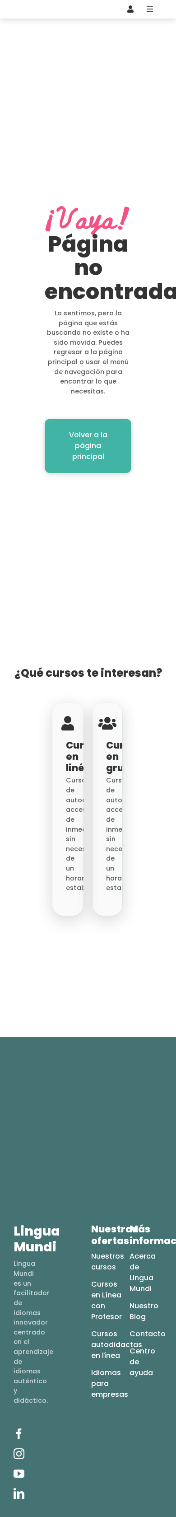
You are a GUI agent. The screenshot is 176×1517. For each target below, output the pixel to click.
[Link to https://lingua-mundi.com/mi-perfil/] (130, 9)
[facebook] (19, 1433)
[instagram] (19, 1453)
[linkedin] (19, 1493)
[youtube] (19, 1473)
